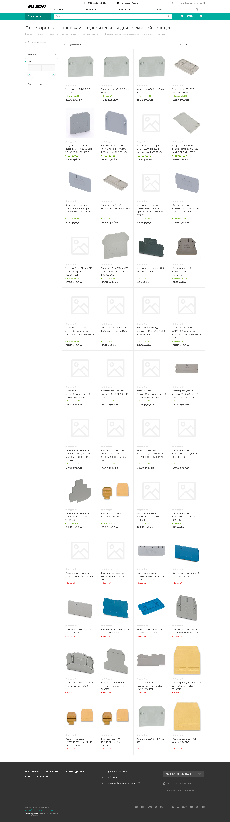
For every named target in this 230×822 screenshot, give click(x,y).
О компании (32, 772)
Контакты (43, 776)
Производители (74, 772)
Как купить (52, 772)
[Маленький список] (181, 45)
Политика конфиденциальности (182, 790)
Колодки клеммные (37, 42)
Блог (28, 776)
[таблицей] (204, 45)
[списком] (200, 45)
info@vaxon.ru (113, 777)
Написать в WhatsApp (130, 3)
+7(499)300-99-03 (96, 3)
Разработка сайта (33, 810)
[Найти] (169, 16)
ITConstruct (48, 810)
